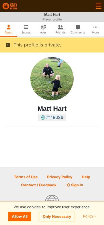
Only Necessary (57, 216)
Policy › (89, 216)
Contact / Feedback (38, 185)
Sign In (76, 185)
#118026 (54, 117)
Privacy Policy (60, 177)
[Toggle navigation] (98, 6)
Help (86, 177)
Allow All (19, 216)
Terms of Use (26, 177)
